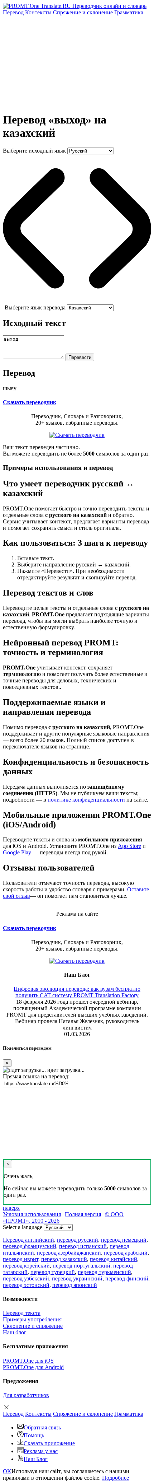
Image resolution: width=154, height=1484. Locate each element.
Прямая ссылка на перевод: (36, 1076)
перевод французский (29, 1246)
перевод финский (126, 1278)
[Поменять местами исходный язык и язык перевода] (77, 301)
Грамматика (128, 12)
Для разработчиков (26, 1395)
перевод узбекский (26, 1278)
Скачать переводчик (29, 402)
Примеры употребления (32, 1319)
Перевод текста (21, 1313)
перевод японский (74, 1285)
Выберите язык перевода (35, 307)
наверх (11, 1208)
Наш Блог (36, 1459)
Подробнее (115, 1478)
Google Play (17, 852)
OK (7, 1471)
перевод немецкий (123, 1240)
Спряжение (83, 12)
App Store (129, 846)
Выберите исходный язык (34, 151)
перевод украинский (77, 1278)
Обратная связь (42, 1427)
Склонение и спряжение (33, 1326)
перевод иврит (20, 1259)
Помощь (34, 1435)
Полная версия (83, 1214)
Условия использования (32, 1214)
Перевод (13, 12)
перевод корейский (26, 1266)
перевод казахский (64, 1259)
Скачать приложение (49, 1443)
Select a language (22, 1227)
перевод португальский (81, 1266)
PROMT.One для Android (33, 1367)
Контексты (38, 12)
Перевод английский (28, 1240)
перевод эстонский (26, 1285)
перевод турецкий (52, 1272)
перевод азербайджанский (69, 1253)
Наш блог (15, 1332)
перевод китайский (113, 1259)
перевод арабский (126, 1253)
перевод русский (77, 1240)
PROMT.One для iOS (28, 1361)
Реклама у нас (41, 1451)
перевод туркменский (104, 1272)
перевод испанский (83, 1246)
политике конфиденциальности (86, 800)
